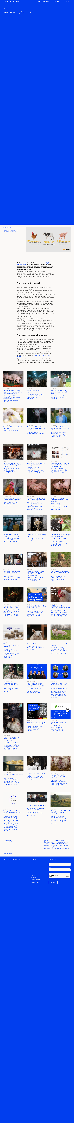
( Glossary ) (7, 853)
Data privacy (35, 882)
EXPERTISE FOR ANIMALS (11, 859)
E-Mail (50, 867)
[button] (68, 2)
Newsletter (52, 859)
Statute (33, 875)
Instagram (34, 861)
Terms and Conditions (37, 881)
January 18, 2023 (7, 227)
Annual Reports (35, 879)
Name (50, 861)
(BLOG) (5, 9)
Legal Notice (35, 874)
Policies (33, 877)
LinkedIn (33, 859)
